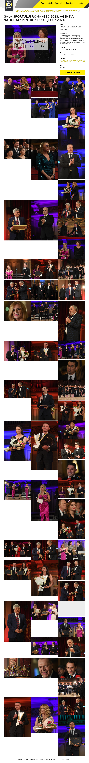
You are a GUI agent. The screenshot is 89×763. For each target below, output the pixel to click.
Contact (81, 3)
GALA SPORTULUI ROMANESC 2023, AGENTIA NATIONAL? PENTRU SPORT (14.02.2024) (55, 10)
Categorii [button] (58, 3)
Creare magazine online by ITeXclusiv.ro (61, 759)
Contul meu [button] (70, 3)
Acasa (43, 3)
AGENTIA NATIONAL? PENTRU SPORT (74, 62)
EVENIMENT (27, 10)
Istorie (50, 3)
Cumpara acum (71, 72)
